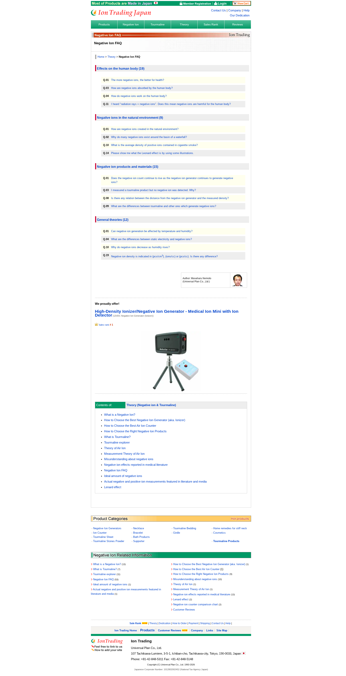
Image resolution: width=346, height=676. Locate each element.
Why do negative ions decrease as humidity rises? (140, 247)
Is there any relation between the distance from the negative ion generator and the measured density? (170, 198)
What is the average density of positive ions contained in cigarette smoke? (154, 145)
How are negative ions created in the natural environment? (144, 129)
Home (101, 56)
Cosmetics (219, 532)
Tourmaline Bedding (184, 528)
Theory (184, 24)
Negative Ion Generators (107, 528)
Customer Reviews (184, 609)
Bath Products (141, 536)
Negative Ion (131, 24)
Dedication (165, 623)
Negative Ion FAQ (115, 470)
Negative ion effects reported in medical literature (136, 464)
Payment (193, 623)
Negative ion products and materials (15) (127, 166)
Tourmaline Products (226, 541)
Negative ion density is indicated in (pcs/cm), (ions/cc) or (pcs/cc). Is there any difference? (164, 256)
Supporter (138, 541)
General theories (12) (112, 219)
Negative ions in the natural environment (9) (130, 117)
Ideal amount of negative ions (123, 476)
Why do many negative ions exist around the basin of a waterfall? (149, 137)
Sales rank (104, 325)
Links (209, 630)
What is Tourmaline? (117, 437)
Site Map (221, 630)
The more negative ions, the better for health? (137, 79)
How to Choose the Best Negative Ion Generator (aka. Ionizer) (144, 420)
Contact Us (218, 10)
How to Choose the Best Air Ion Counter (130, 425)
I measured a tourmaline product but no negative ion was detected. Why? (153, 190)
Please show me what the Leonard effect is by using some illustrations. (152, 153)
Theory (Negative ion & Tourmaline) (151, 405)
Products (104, 24)
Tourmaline (158, 24)
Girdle (176, 532)
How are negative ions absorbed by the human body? (142, 88)
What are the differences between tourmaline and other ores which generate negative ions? (163, 206)
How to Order (179, 623)
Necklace (138, 528)
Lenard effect (112, 487)
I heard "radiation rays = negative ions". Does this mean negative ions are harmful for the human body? (171, 104)
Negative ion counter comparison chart (195, 604)
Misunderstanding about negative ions (128, 459)
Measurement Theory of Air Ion (124, 453)
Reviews (237, 24)
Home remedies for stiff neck (230, 528)
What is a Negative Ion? (119, 414)
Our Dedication (239, 15)
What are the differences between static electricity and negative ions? (151, 239)
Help (246, 10)
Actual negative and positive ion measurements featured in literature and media (155, 481)
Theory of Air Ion (115, 448)
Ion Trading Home (126, 630)
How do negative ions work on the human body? (139, 96)
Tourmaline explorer (117, 442)
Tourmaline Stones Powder (108, 541)
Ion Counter (100, 532)
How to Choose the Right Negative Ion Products (135, 431)
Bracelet (138, 532)
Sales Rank (211, 24)
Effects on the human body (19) (120, 68)
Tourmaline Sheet (103, 536)
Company (234, 10)
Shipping (205, 623)
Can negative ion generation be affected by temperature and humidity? (151, 231)
